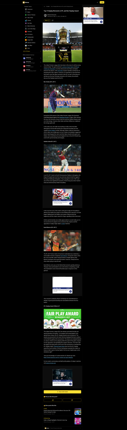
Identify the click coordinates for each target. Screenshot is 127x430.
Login (102, 2)
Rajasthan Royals (63, 117)
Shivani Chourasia (51, 14)
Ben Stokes (52, 130)
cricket (63, 223)
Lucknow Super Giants (68, 67)
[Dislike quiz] (72, 400)
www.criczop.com (51, 363)
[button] (32, 9)
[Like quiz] (53, 400)
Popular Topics (28, 6)
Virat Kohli (60, 70)
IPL (59, 65)
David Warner (64, 255)
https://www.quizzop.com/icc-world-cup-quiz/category (58, 357)
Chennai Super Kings (59, 346)
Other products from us (28, 55)
